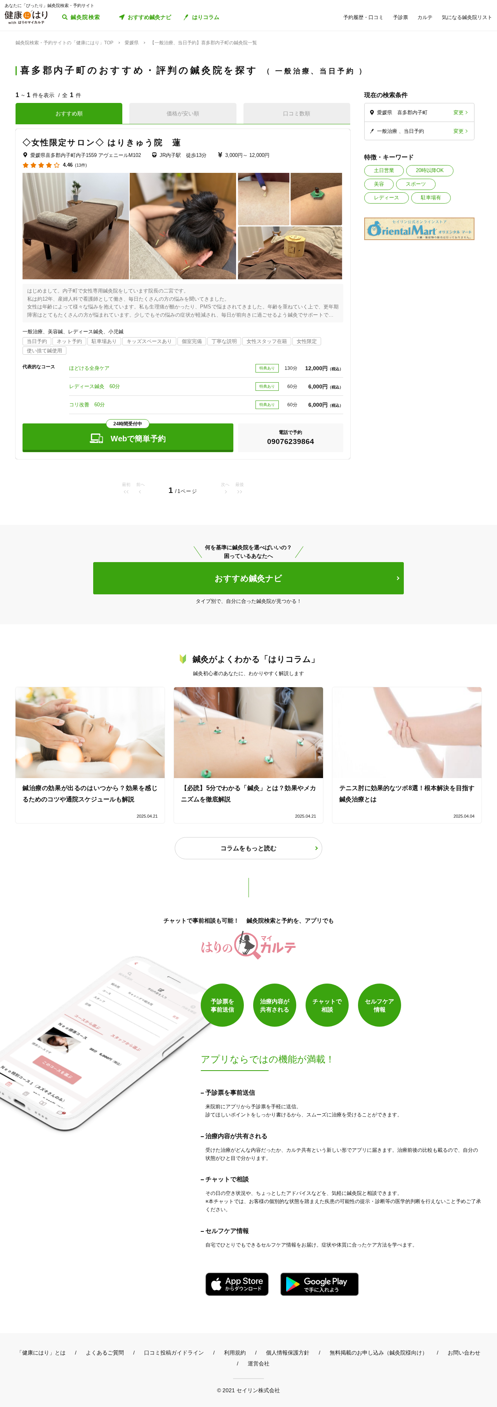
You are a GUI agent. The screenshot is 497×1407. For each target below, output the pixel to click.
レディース (386, 197)
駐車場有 (431, 197)
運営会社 (258, 1363)
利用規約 (235, 1353)
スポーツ (416, 184)
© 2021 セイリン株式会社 (248, 1390)
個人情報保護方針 (287, 1353)
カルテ (425, 17)
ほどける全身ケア (89, 368)
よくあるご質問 (105, 1353)
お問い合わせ (464, 1353)
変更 (459, 112)
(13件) (81, 165)
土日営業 (384, 170)
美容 (379, 184)
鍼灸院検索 (86, 17)
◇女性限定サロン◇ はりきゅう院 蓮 (102, 142)
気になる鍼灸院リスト (467, 17)
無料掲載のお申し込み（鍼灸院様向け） (378, 1353)
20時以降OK (430, 170)
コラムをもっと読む (248, 848)
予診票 (400, 17)
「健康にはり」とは (41, 1353)
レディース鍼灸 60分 (94, 386)
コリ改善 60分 (87, 404)
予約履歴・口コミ (363, 17)
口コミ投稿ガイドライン (174, 1353)
